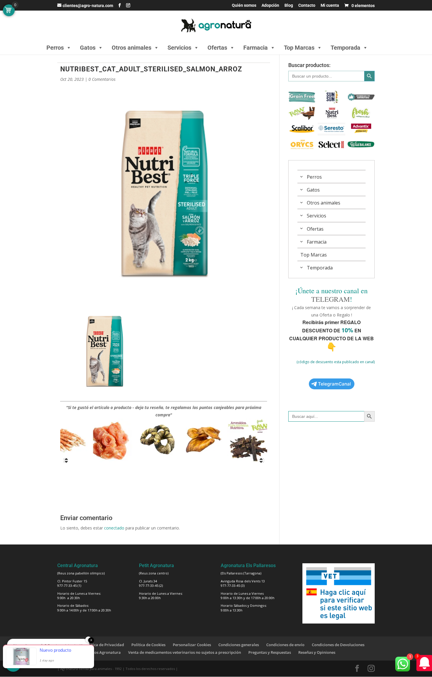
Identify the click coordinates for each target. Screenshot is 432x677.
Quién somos (244, 5)
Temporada (345, 47)
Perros (55, 47)
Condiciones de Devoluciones (338, 644)
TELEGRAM (330, 299)
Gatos (88, 47)
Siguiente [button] (261, 460)
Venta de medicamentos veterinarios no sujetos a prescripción (184, 652)
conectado (114, 528)
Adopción (270, 5)
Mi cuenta (330, 5)
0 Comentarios (101, 79)
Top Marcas (299, 47)
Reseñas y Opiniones (316, 652)
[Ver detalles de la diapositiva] (86, 440)
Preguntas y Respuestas (269, 652)
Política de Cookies (148, 644)
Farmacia (255, 47)
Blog (288, 5)
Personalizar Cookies (192, 644)
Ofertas (217, 47)
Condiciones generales (238, 644)
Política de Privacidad (104, 644)
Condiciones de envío (285, 644)
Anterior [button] (65, 460)
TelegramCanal (334, 384)
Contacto (306, 5)
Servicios (179, 47)
